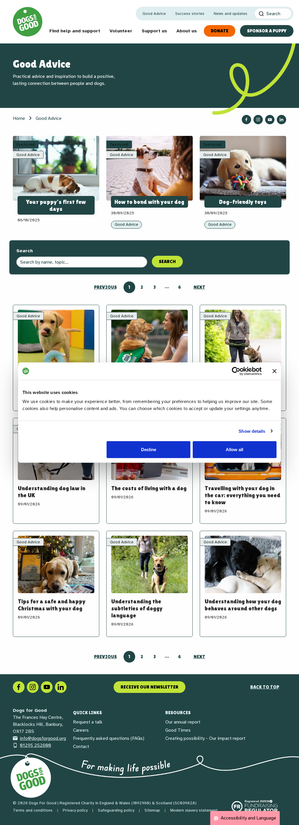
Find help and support (74, 31)
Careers (81, 730)
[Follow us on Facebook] (246, 119)
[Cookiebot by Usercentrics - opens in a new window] (236, 371)
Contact (81, 746)
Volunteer (120, 31)
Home (19, 118)
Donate (219, 31)
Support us (154, 31)
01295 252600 (35, 745)
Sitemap (152, 810)
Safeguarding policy (116, 810)
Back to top (264, 687)
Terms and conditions (33, 810)
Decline (148, 449)
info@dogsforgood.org (43, 738)
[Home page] (27, 21)
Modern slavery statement (194, 810)
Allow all (234, 449)
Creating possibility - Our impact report (205, 738)
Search (24, 251)
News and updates (230, 13)
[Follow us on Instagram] (258, 119)
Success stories (189, 13)
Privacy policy (75, 810)
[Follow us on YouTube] (269, 119)
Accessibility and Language (248, 818)
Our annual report (182, 722)
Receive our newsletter (149, 687)
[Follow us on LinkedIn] (281, 119)
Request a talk (87, 722)
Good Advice (154, 13)
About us (186, 31)
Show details (252, 430)
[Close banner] (274, 371)
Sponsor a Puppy (266, 31)
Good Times (178, 730)
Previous (105, 287)
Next (199, 287)
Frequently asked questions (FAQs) (108, 738)
